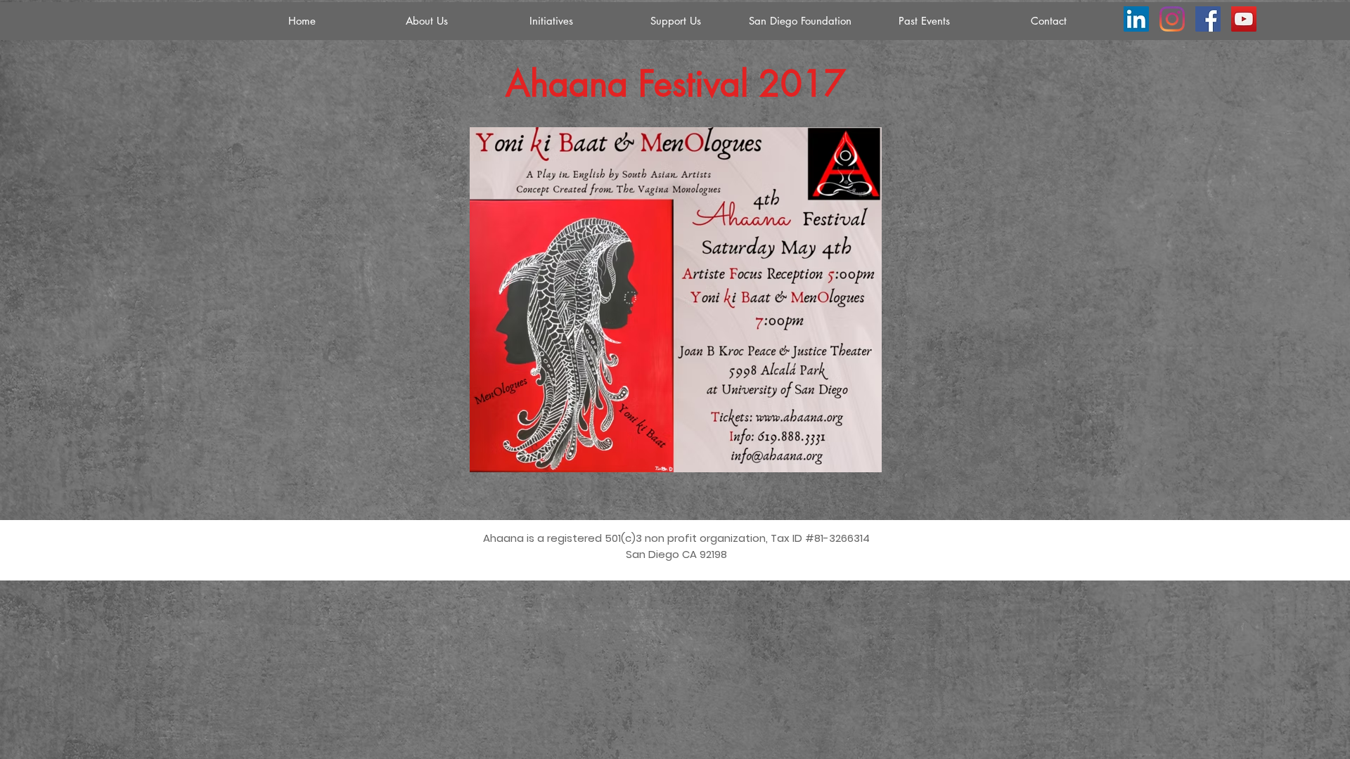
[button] (551, 21)
